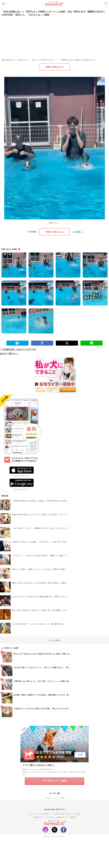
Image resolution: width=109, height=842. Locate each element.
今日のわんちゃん (50, 798)
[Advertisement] (27, 37)
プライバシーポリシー (49, 817)
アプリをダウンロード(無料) (54, 781)
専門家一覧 (37, 817)
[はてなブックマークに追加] (17, 343)
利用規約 (57, 814)
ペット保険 (60, 798)
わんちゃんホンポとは (36, 814)
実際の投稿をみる (54, 67)
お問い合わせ (65, 814)
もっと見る (54, 640)
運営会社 (60, 817)
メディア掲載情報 (70, 817)
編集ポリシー (49, 814)
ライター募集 (75, 814)
